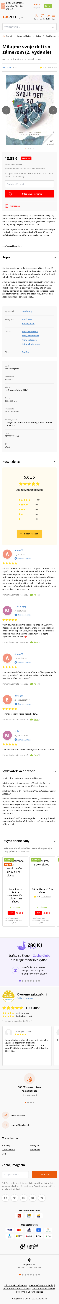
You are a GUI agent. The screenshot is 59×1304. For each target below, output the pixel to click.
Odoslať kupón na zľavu (29, 693)
